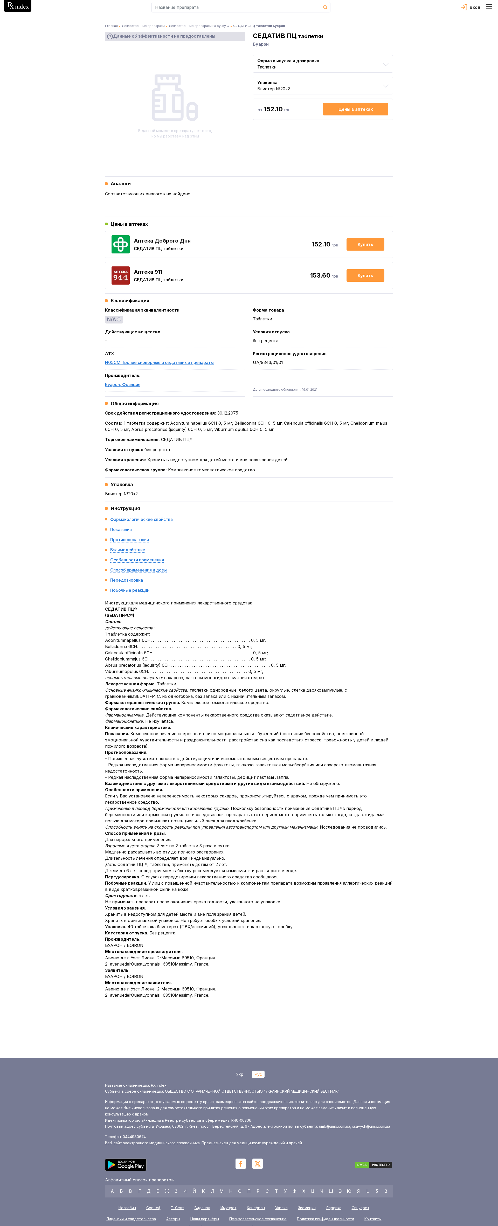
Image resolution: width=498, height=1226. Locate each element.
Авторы (173, 1219)
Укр (239, 1074)
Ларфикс (333, 1208)
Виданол (202, 1208)
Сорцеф (153, 1208)
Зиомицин (307, 1208)
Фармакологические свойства (141, 519)
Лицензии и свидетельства (131, 1219)
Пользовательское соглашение (258, 1219)
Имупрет (228, 1208)
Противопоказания (129, 539)
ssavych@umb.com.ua (371, 1126)
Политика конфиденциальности (325, 1219)
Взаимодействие (127, 549)
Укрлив (281, 1208)
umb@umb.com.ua (334, 1126)
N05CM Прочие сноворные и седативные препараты (159, 362)
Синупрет (360, 1208)
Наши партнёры (204, 1219)
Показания (121, 529)
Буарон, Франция (122, 384)
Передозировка (126, 580)
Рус (258, 1074)
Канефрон (256, 1208)
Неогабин (127, 1208)
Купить (365, 244)
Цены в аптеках (355, 109)
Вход (475, 7)
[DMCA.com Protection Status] (373, 1165)
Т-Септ (177, 1208)
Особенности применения (137, 559)
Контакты (373, 1219)
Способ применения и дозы (138, 570)
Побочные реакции (129, 590)
